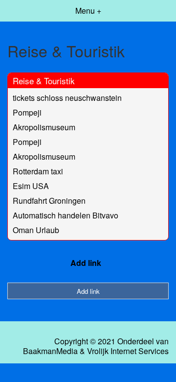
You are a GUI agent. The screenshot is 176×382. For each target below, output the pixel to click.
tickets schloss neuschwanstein (67, 97)
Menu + (88, 10)
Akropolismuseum (44, 127)
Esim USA (31, 185)
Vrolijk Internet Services (128, 351)
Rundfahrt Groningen (49, 200)
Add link (85, 262)
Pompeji (27, 112)
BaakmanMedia (50, 351)
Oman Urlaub (36, 230)
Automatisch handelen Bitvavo (65, 215)
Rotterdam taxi (38, 171)
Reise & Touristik (44, 80)
